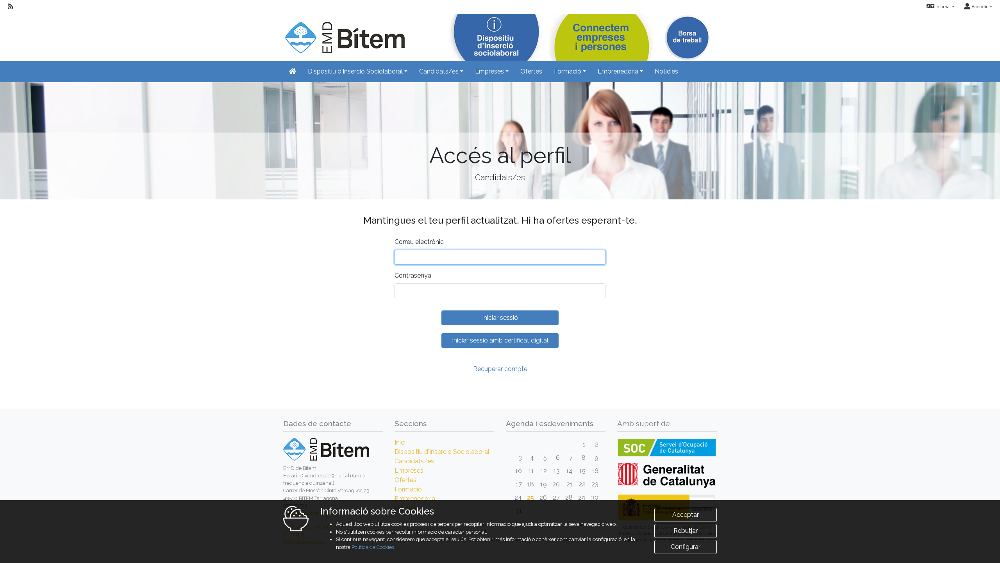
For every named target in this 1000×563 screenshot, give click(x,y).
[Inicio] (344, 33)
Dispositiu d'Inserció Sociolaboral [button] (355, 71)
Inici (400, 442)
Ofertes (531, 71)
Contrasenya (413, 275)
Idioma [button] (942, 6)
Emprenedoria (415, 498)
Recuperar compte (500, 369)
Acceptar (685, 514)
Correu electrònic (419, 242)
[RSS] (10, 6)
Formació (408, 489)
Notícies (666, 71)
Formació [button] (567, 71)
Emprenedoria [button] (618, 71)
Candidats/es (414, 461)
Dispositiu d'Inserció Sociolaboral (442, 451)
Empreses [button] (489, 71)
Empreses (409, 470)
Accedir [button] (979, 6)
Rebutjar (685, 530)
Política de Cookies (373, 547)
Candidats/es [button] (439, 71)
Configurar (685, 546)
